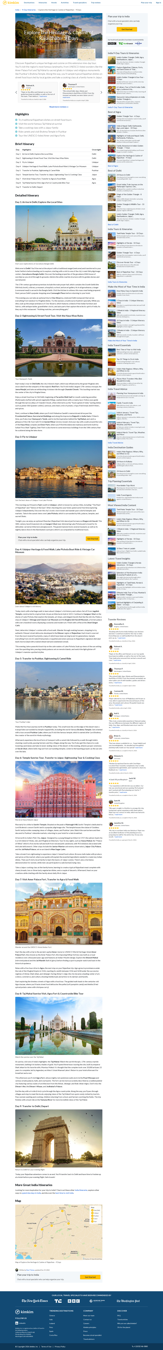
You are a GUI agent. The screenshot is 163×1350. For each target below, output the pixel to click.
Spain (51, 1331)
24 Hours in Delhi (123, 175)
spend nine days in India (31, 1193)
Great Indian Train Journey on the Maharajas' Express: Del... (130, 185)
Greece (52, 1315)
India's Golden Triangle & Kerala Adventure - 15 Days (129, 564)
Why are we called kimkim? (127, 1323)
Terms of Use (46, 1347)
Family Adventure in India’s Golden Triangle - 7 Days (130, 147)
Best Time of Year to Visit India (129, 349)
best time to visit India (64, 1193)
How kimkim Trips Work (126, 485)
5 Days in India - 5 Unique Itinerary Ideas (130, 301)
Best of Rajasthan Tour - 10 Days (130, 272)
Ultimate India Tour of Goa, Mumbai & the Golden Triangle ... (131, 593)
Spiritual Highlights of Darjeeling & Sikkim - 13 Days (130, 603)
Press (85, 1331)
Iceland (52, 1323)
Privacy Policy (60, 1347)
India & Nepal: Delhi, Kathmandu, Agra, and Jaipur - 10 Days (129, 127)
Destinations (29, 3)
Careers (86, 1323)
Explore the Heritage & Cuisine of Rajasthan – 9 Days (129, 157)
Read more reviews (58, 107)
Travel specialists (80, 3)
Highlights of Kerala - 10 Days (128, 243)
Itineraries (43, 3)
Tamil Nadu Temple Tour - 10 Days (130, 233)
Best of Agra (113, 166)
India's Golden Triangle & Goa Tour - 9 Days (131, 78)
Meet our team (88, 1315)
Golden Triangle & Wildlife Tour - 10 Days (130, 205)
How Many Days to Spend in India (130, 291)
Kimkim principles (89, 1327)
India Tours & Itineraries (117, 282)
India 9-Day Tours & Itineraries (120, 107)
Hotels (54, 3)
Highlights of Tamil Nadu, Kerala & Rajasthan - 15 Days (130, 584)
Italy (51, 1319)
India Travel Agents (124, 495)
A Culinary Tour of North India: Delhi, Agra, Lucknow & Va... (131, 88)
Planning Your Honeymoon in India (130, 393)
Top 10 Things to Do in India (128, 359)
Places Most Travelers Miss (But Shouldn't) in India (129, 380)
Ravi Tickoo (30, 1270)
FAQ (119, 1315)
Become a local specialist (92, 1335)
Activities (65, 3)
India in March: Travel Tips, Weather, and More (131, 433)
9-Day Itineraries (29, 10)
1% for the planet (123, 1327)
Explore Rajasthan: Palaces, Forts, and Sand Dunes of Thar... (130, 68)
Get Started (92, 538)
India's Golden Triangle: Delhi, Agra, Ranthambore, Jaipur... (130, 58)
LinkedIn (22, 1323)
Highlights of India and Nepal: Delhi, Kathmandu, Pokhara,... (130, 137)
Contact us (87, 1319)
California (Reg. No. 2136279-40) (25, 1332)
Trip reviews (96, 3)
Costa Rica (53, 1335)
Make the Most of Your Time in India (122, 340)
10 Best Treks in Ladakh (126, 548)
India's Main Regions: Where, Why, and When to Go (130, 370)
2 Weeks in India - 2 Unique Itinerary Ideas (131, 331)
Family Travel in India (125, 403)
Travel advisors (89, 1339)
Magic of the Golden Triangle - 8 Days (129, 195)
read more (43, 96)
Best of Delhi (113, 224)
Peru (51, 1327)
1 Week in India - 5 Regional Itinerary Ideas (131, 311)
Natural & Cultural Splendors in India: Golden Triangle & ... (131, 98)
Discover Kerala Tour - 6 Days (128, 262)
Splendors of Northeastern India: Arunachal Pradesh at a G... (129, 574)
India (17, 10)
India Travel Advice (115, 443)
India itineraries (81, 1190)
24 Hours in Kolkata (124, 461)
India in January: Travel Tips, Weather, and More (128, 413)
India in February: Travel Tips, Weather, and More (128, 423)
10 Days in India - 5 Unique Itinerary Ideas (131, 321)
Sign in (158, 3)
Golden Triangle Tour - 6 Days (128, 116)
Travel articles (122, 1319)
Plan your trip (146, 3)
